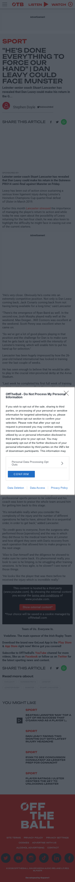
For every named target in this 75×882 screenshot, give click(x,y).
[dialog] (37, 441)
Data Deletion (16, 487)
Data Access (37, 487)
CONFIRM (21, 474)
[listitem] (37, 463)
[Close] (67, 394)
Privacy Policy (59, 487)
